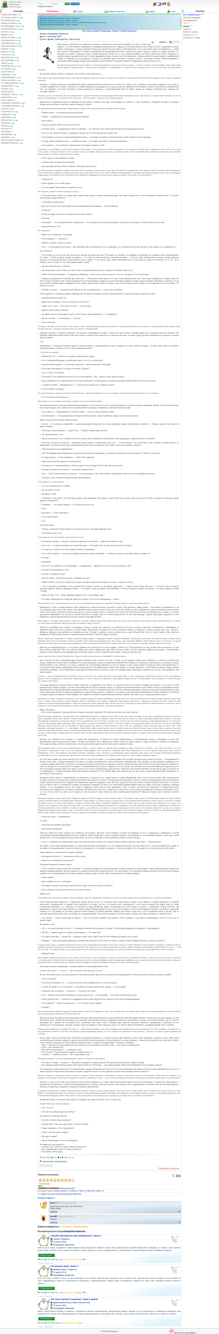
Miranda (90, 1191)
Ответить (53, 1212)
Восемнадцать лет (10, 26)
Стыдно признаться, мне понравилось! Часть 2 (76, 1236)
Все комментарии (192, 15)
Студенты (5, 114)
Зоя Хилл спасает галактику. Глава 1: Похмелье (60, 18)
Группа (4, 32)
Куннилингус (7, 57)
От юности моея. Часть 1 (64, 1266)
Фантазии (5, 117)
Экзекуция (6, 131)
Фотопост (5, 128)
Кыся (52, 1203)
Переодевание (8, 77)
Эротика (5, 137)
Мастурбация (7, 60)
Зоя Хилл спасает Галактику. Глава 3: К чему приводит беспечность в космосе (73, 22)
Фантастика (6, 120)
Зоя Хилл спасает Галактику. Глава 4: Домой (59, 24)
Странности (6, 111)
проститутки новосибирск (185, 1333)
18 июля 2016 (59, 1305)
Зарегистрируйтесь (48, 1226)
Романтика (6, 97)
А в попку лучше (9, 17)
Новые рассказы (9, 14)
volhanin (73, 1191)
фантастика (61, 1161)
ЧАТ (185, 23)
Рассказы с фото (9, 94)
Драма (4, 34)
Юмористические (9, 143)
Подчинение (7, 86)
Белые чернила (60, 1191)
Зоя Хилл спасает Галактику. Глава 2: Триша (59, 20)
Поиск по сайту (190, 32)
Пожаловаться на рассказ (168, 1168)
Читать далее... (47, 1255)
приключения (48, 1161)
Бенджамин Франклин (57, 34)
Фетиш (4, 126)
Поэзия (4, 89)
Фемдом (5, 123)
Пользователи (190, 20)
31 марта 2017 (60, 1272)
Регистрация (75, 4)
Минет (4, 63)
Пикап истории (8, 80)
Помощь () (190, 35)
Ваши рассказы (8, 23)
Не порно (5, 69)
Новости (187, 29)
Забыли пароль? (46, 6)
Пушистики (6, 91)
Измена (4, 49)
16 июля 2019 (59, 1242)
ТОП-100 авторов (191, 17)
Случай (4, 109)
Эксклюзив (6, 134)
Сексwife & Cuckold (10, 103)
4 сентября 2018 (53, 36)
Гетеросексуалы (9, 29)
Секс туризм (7, 100)
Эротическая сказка (10, 140)
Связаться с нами (191, 37)
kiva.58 (53, 1216)
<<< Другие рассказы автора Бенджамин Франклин (59, 1194)
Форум (186, 26)
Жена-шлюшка (8, 37)
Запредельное (8, 43)
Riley (82, 1191)
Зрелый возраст (9, 46)
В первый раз (7, 20)
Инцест (4, 52)
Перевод (5, 74)
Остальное (6, 71)
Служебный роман (10, 106)
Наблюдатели (7, 66)
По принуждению (9, 83)
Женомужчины (8, 40)
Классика (5, 54)
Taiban (98, 1191)
